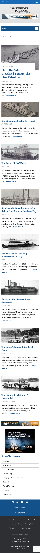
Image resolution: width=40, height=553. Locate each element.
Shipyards (6, 482)
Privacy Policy (29, 524)
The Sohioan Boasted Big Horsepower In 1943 (20, 242)
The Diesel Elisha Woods (20, 152)
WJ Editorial (7, 465)
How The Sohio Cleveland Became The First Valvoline (20, 57)
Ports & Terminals (9, 486)
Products (6, 490)
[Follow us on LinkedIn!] (22, 502)
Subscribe (16, 520)
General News (7, 494)
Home (4, 520)
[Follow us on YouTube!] (27, 502)
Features (6, 461)
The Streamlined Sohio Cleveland (20, 109)
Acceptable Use (26, 528)
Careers (7, 524)
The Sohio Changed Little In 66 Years (20, 335)
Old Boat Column (8, 66)
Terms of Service (14, 528)
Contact (13, 524)
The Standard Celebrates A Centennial (20, 383)
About (9, 520)
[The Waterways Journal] (20, 10)
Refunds (20, 524)
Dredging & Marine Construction (13, 478)
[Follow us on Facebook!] (13, 502)
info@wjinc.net (20, 513)
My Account (25, 520)
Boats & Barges (8, 474)
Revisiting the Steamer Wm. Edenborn (20, 287)
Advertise (34, 520)
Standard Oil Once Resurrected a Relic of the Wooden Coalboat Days (20, 197)
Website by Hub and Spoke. (20, 534)
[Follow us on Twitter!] (17, 502)
